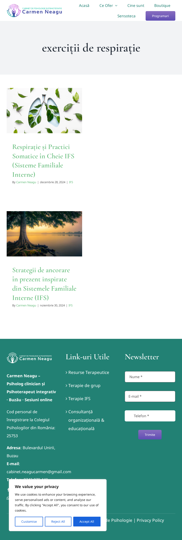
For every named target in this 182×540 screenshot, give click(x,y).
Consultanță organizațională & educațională (86, 420)
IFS (44, 129)
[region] (58, 505)
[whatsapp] (8, 498)
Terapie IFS (79, 398)
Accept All (86, 521)
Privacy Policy (150, 520)
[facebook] (8, 490)
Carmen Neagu (26, 182)
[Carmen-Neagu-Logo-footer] (29, 354)
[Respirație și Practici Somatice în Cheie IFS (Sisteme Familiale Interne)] (44, 110)
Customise (29, 521)
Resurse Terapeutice (88, 372)
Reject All (58, 521)
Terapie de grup (84, 385)
